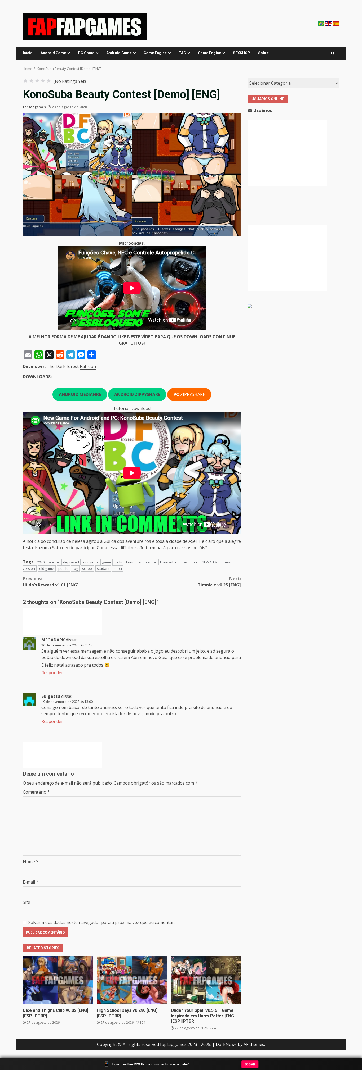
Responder (52, 673)
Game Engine (155, 53)
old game (46, 568)
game (106, 562)
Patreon (88, 366)
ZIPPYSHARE (189, 394)
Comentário (36, 792)
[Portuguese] (321, 23)
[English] (329, 23)
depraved (71, 562)
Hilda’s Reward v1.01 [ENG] (51, 582)
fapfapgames (34, 107)
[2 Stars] (31, 80)
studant (103, 568)
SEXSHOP (241, 53)
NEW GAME (210, 562)
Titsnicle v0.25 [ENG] (219, 582)
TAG (182, 53)
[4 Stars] (43, 80)
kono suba (147, 562)
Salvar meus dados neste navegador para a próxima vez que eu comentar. (101, 922)
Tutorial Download (132, 408)
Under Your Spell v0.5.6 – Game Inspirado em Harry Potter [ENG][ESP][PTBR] (206, 980)
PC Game (86, 53)
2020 (41, 562)
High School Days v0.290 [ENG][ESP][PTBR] (132, 980)
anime (54, 562)
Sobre (263, 53)
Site (26, 902)
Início (28, 53)
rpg (75, 568)
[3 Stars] (37, 80)
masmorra (189, 562)
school (87, 568)
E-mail (30, 882)
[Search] (332, 53)
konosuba (168, 562)
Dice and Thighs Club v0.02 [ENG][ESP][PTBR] (58, 980)
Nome (30, 861)
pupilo (63, 568)
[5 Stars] (48, 80)
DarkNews (226, 1044)
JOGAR (250, 1064)
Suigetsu (50, 696)
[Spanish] (336, 23)
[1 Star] (25, 80)
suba (118, 568)
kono (130, 562)
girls (118, 562)
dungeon (90, 562)
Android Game (53, 53)
